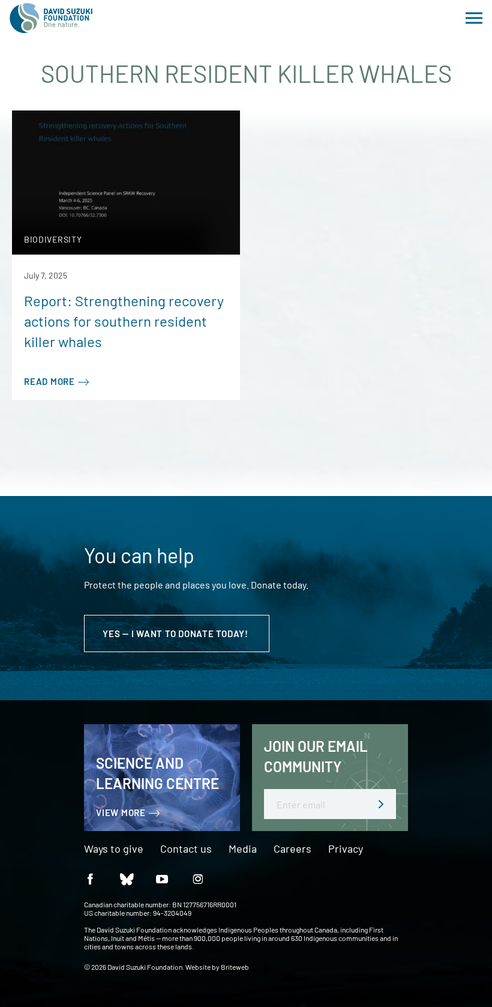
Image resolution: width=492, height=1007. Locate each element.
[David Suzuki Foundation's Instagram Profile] (198, 878)
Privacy (345, 849)
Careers (292, 849)
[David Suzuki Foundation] (51, 18)
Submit (381, 804)
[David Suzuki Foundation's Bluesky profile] (126, 878)
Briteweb (235, 967)
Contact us (186, 849)
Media (243, 849)
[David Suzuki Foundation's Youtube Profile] (162, 878)
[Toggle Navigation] (474, 18)
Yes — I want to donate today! (177, 633)
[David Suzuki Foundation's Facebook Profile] (90, 878)
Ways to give (113, 849)
